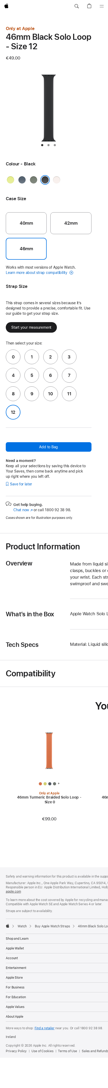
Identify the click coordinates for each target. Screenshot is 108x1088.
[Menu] (101, 6)
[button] (76, 6)
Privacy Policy (16, 1051)
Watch (22, 926)
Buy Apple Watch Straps (52, 926)
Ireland (11, 1037)
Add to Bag (48, 447)
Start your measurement (31, 327)
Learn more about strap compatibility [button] (37, 272)
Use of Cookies (42, 1051)
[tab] (42, 145)
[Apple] (7, 925)
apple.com (13, 891)
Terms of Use (67, 1051)
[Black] (45, 180)
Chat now (23, 510)
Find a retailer (45, 1028)
